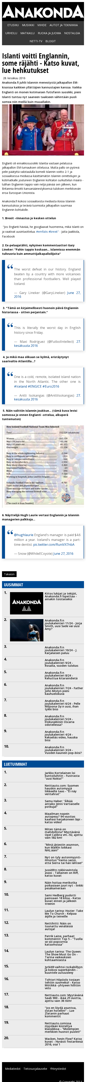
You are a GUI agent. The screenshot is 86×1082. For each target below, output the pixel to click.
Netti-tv (36, 41)
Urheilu (11, 33)
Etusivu (13, 25)
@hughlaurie (23, 535)
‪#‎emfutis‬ (42, 231)
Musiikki (28, 25)
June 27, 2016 (63, 553)
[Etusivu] (43, 16)
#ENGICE (35, 386)
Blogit (50, 41)
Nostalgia (72, 33)
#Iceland (20, 386)
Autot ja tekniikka (64, 25)
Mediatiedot (13, 1069)
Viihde (41, 25)
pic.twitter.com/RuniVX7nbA (53, 544)
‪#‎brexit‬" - (55, 231)
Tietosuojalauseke (35, 1069)
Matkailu (27, 33)
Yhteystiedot (58, 1069)
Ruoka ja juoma (49, 33)
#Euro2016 (50, 386)
